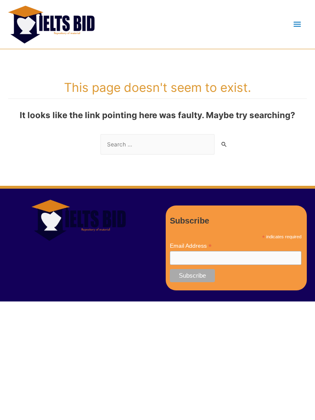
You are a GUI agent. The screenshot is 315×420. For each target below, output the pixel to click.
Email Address (191, 246)
